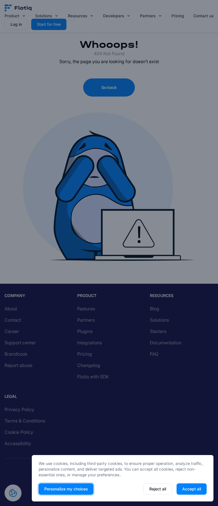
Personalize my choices (66, 488)
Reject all (157, 488)
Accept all (191, 488)
